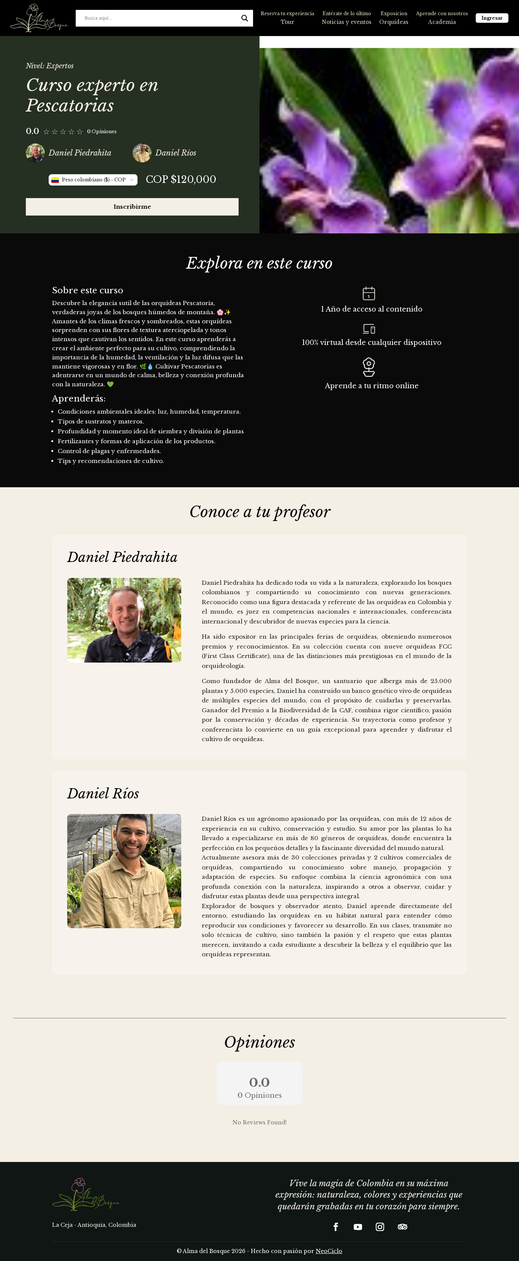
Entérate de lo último (347, 13)
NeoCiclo (329, 1251)
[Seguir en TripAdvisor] (402, 1226)
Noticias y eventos (347, 22)
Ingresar (492, 18)
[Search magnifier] (244, 18)
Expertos (60, 66)
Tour (287, 22)
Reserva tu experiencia (287, 13)
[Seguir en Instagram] (380, 1226)
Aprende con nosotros (442, 13)
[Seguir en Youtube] (358, 1226)
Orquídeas (393, 22)
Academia (442, 22)
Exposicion (394, 13)
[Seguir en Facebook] (336, 1226)
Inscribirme (132, 206)
